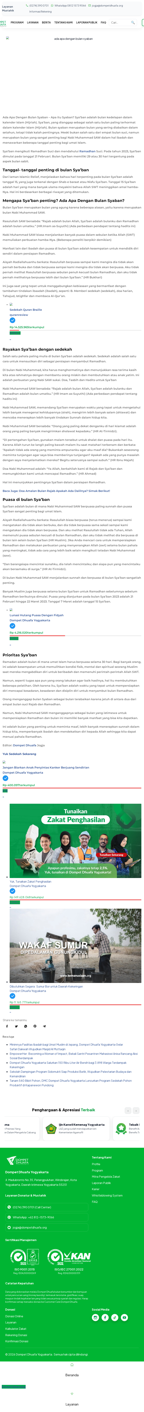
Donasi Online (14, 1316)
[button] (14, 1387)
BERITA (46, 22)
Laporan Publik (101, 1183)
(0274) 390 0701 (39, 5)
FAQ (103, 22)
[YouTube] (124, 1317)
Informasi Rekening (41, 11)
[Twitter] (114, 1317)
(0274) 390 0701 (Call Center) (32, 1207)
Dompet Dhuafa (24, 745)
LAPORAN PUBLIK (86, 22)
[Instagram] (95, 1317)
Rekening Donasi (16, 1335)
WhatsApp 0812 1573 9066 (70, 5)
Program (97, 1170)
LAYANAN (32, 22)
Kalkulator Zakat (15, 1328)
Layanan (10, 1322)
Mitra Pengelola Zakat (106, 1176)
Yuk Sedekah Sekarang (19, 754)
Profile (96, 1164)
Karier (95, 1189)
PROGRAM (17, 22)
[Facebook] (105, 1317)
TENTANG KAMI (63, 22)
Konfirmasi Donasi (16, 1341)
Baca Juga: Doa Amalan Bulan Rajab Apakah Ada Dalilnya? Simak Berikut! (56, 491)
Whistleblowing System (107, 1195)
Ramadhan (87, 151)
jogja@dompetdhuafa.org (107, 5)
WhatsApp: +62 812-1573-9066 (33, 1217)
